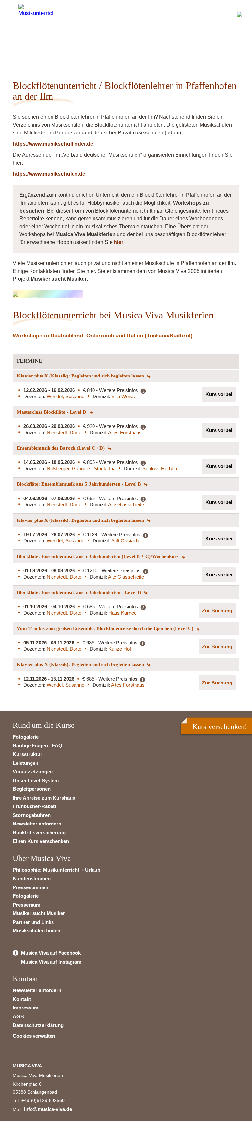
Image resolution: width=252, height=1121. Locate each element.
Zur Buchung (217, 610)
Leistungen (25, 763)
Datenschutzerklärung (38, 1025)
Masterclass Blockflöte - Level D (52, 412)
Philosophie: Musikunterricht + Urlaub (56, 870)
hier (118, 242)
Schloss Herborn (160, 468)
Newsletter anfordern (37, 823)
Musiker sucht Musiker (39, 913)
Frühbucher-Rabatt (34, 806)
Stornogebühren (32, 815)
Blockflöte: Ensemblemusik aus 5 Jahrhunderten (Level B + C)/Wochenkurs (98, 556)
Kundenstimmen (32, 878)
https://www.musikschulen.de (49, 174)
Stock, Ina (105, 468)
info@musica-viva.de (48, 1109)
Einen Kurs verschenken (41, 841)
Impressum (25, 1007)
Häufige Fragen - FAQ (37, 745)
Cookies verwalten (34, 1036)
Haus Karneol (122, 613)
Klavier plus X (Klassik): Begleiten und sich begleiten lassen (81, 375)
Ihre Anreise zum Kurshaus (44, 798)
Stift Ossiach (125, 540)
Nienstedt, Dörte (64, 432)
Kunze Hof (119, 649)
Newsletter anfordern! (54, 47)
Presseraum (26, 904)
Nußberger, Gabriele (69, 468)
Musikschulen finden (36, 930)
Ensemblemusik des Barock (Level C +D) (61, 448)
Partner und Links (33, 922)
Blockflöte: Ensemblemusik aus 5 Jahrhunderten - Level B (79, 484)
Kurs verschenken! (219, 727)
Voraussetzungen (33, 771)
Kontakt (22, 999)
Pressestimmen (30, 887)
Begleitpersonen (32, 789)
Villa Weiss (123, 396)
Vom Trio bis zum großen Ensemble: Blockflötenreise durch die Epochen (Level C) (106, 628)
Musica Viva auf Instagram (51, 962)
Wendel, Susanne (65, 396)
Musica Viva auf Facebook (51, 953)
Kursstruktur (27, 754)
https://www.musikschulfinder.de (53, 144)
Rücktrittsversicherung (39, 832)
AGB (18, 1016)
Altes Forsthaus (125, 432)
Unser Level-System (36, 780)
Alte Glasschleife (126, 504)
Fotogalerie (26, 737)
